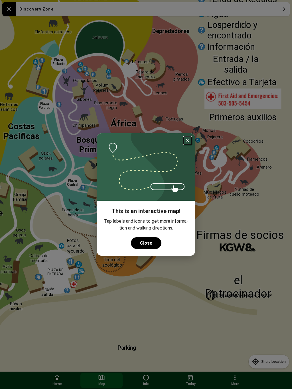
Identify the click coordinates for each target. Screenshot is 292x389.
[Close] (188, 141)
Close (146, 243)
